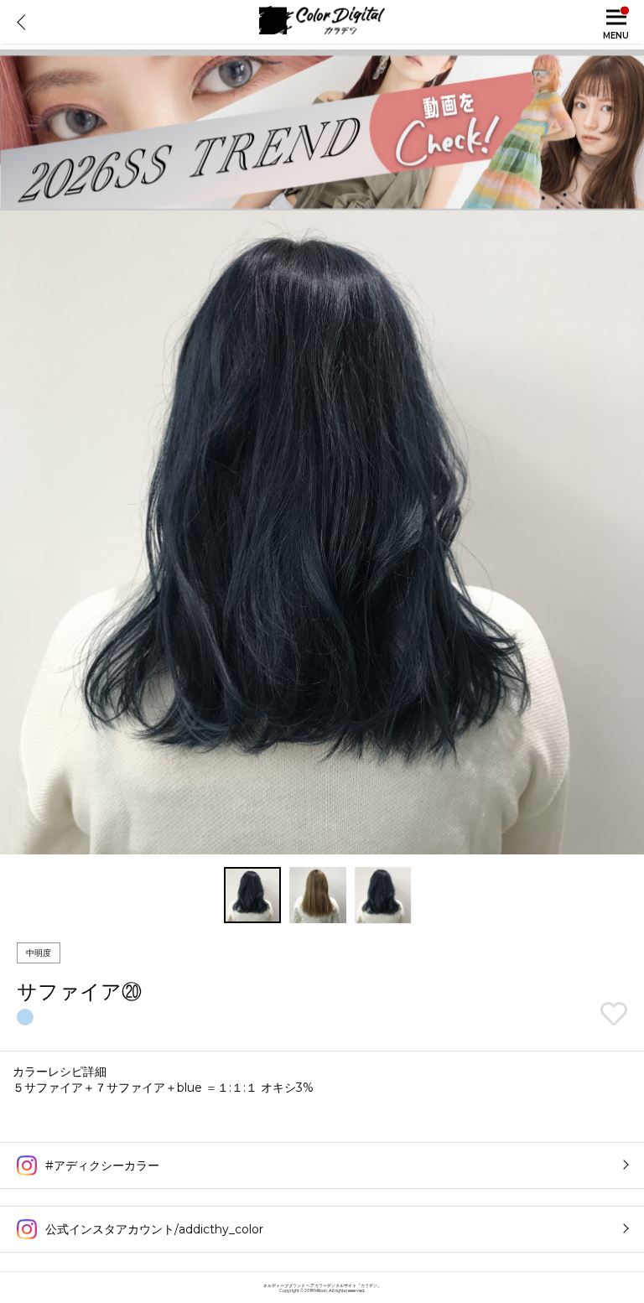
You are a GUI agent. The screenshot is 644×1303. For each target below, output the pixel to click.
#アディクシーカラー (102, 1165)
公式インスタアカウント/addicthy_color (154, 1229)
